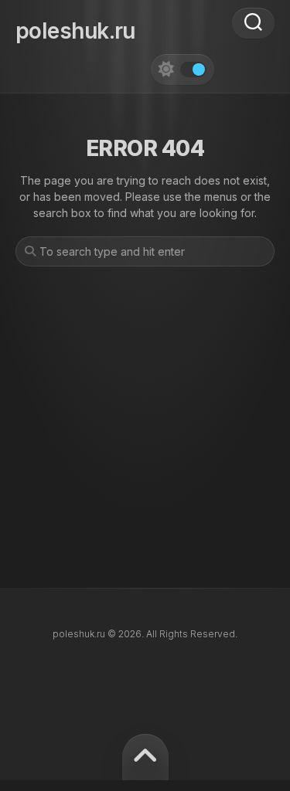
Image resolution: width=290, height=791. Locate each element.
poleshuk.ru (75, 31)
